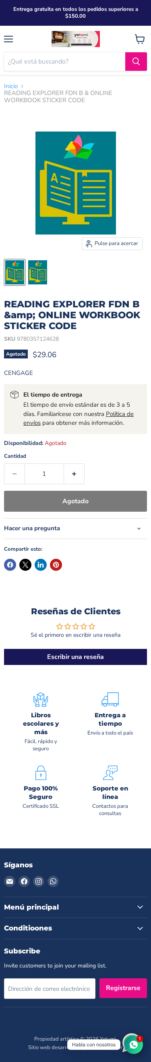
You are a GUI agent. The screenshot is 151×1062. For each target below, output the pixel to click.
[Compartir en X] (25, 565)
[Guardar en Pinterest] (56, 565)
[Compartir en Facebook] (10, 565)
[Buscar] (136, 61)
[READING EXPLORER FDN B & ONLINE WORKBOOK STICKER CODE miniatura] (14, 272)
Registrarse (123, 988)
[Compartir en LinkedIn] (41, 565)
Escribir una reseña (75, 656)
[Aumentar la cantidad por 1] (74, 473)
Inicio (11, 86)
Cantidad (15, 456)
